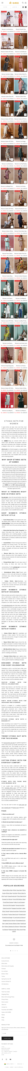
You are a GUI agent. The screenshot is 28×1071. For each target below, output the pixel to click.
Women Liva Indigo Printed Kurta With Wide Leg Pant (21, 141)
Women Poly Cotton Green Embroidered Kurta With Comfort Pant (7, 253)
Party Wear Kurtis (21, 896)
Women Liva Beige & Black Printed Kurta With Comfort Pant (21, 298)
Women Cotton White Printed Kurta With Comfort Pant (7, 231)
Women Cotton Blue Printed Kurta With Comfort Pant (7, 276)
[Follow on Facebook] (2, 1059)
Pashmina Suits (12, 929)
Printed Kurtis (22, 914)
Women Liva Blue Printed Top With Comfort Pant (21, 321)
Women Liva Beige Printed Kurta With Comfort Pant (7, 186)
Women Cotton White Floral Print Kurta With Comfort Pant (20, 388)
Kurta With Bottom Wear (19, 899)
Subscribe (7, 1038)
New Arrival (20, 929)
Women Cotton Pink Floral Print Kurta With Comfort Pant (20, 253)
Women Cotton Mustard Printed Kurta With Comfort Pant (21, 276)
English (19, 1063)
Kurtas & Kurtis (5, 961)
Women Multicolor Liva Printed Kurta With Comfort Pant (20, 209)
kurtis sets (21, 804)
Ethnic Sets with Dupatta (8, 966)
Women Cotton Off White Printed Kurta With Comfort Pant (7, 52)
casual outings (6, 523)
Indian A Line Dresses (19, 902)
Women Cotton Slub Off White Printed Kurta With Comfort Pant (7, 96)
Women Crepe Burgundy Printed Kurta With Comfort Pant (7, 366)
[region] (14, 943)
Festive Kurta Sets (14, 911)
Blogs (3, 1017)
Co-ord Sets (5, 971)
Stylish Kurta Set (7, 908)
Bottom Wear (5, 973)
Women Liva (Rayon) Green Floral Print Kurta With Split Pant (20, 411)
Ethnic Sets (4, 963)
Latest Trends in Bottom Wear (12, 923)
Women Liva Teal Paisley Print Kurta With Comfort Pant (21, 164)
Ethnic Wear (9, 893)
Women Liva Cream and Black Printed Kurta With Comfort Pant (21, 343)
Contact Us (4, 1007)
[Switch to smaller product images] (25, 7)
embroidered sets (8, 605)
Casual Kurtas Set (12, 896)
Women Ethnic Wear (7, 890)
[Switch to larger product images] (23, 7)
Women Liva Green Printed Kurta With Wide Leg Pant (7, 343)
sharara (4, 819)
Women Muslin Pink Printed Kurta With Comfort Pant (21, 29)
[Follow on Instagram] (6, 1059)
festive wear (16, 807)
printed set (16, 567)
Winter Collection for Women (12, 926)
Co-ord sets (5, 497)
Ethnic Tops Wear (17, 890)
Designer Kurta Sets (16, 908)
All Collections (5, 984)
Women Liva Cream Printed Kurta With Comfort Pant (7, 298)
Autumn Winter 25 (6, 981)
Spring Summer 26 (6, 979)
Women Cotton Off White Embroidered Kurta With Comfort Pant (20, 119)
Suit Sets (15, 893)
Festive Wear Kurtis (13, 914)
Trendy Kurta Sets (20, 905)
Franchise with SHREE (7, 1009)
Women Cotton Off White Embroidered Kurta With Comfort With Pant (7, 141)
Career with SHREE (6, 1012)
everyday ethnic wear (10, 788)
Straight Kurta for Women (9, 920)
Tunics (3, 976)
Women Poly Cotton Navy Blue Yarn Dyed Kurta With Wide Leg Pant (20, 231)
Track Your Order (6, 991)
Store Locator (5, 1002)
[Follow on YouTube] (10, 1059)
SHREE (6, 440)
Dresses (4, 968)
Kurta (6, 896)
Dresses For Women (7, 899)
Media (3, 1014)
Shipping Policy (5, 994)
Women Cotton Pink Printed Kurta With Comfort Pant (21, 96)
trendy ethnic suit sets (9, 742)
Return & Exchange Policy (8, 997)
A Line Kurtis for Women (19, 917)
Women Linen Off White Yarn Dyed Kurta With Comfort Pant (7, 321)
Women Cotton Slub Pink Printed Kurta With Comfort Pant (21, 74)
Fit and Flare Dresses (8, 902)
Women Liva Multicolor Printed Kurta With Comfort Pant (20, 52)
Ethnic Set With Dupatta (9, 905)
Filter (5, 7)
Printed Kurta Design (7, 917)
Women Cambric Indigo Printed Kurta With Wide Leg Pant (7, 74)
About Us (4, 1004)
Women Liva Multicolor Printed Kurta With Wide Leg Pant (7, 29)
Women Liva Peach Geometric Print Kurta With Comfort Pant (20, 366)
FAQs (3, 1020)
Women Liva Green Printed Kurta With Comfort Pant (20, 186)
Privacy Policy (5, 999)
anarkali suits (7, 807)
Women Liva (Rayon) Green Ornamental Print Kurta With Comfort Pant (7, 411)
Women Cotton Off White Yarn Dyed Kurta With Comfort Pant (7, 388)
